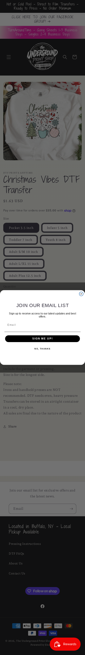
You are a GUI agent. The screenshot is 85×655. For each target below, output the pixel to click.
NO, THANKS (42, 349)
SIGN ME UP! (42, 338)
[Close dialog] (81, 294)
